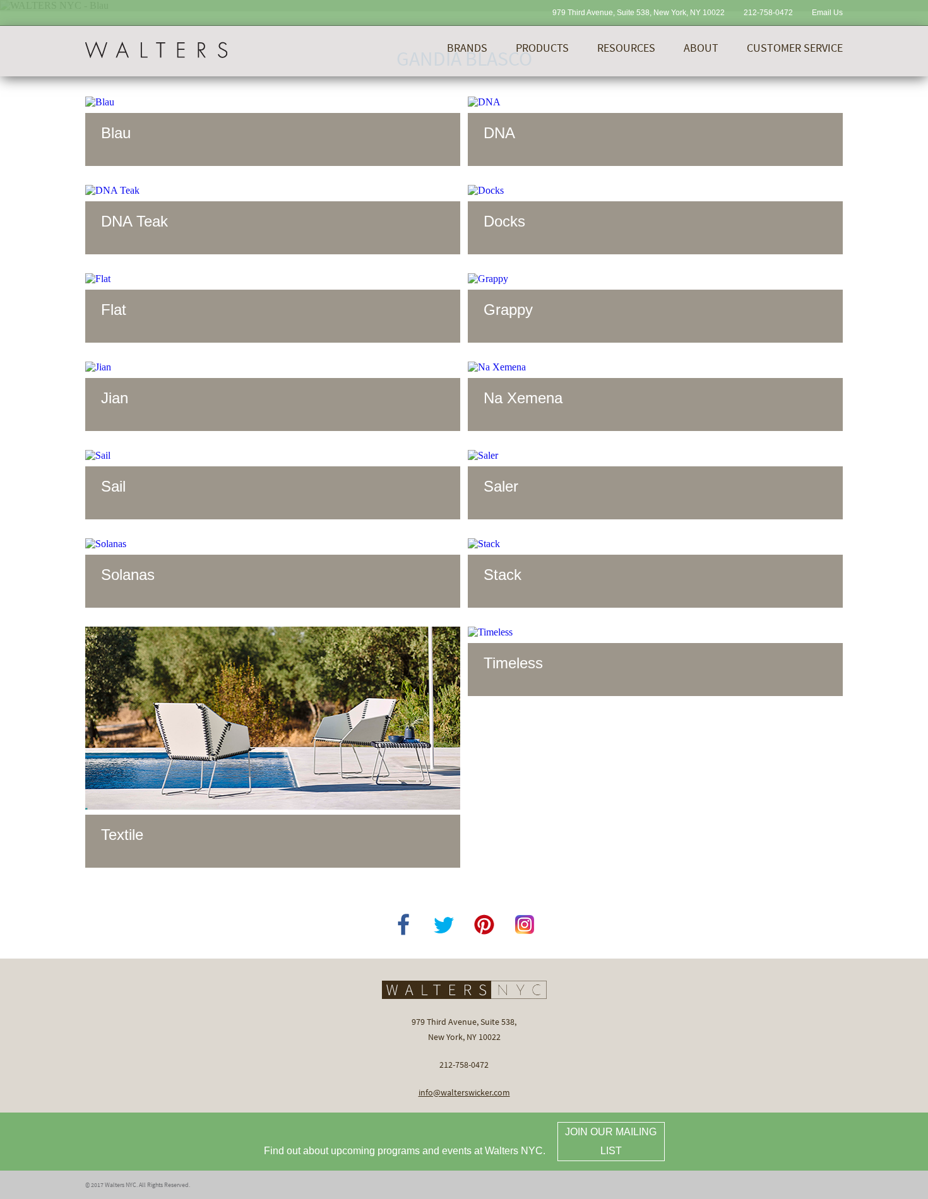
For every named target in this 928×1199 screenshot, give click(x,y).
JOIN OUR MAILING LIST (611, 1141)
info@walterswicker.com (464, 1092)
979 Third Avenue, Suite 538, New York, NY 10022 (638, 12)
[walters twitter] (443, 924)
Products (542, 48)
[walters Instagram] (524, 924)
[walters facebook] (403, 924)
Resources (626, 48)
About (701, 48)
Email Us (827, 12)
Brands (467, 48)
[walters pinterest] (484, 924)
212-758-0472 (768, 12)
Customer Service (795, 48)
